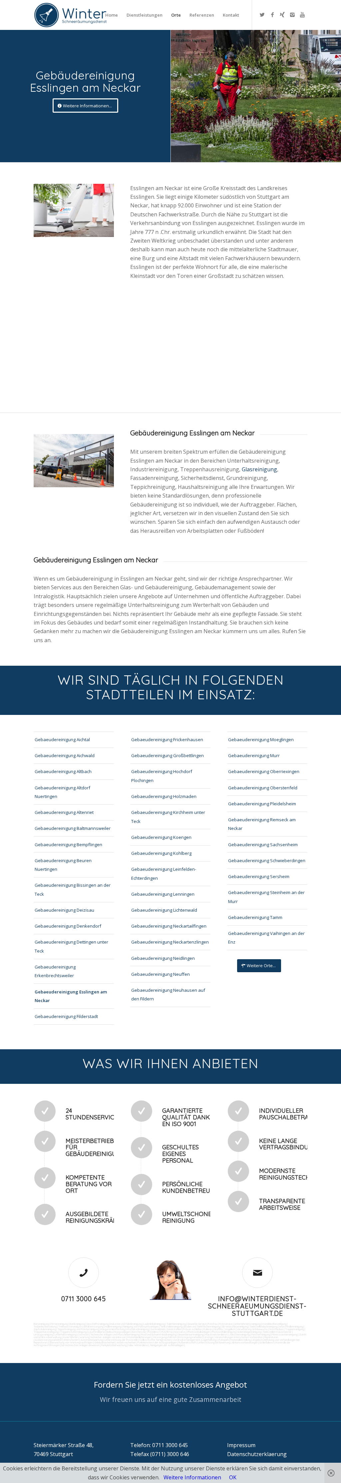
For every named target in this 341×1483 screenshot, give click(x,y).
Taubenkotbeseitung (45, 1326)
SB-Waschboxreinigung (235, 1326)
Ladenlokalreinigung (154, 1323)
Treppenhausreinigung (46, 1331)
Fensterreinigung (260, 1334)
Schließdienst (266, 1342)
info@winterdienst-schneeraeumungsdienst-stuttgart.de (257, 1306)
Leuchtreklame (96, 1331)
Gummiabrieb (158, 1329)
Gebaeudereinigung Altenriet (64, 812)
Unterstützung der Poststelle (121, 1339)
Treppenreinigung (294, 1329)
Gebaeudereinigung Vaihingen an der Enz (266, 937)
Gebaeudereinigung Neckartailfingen (168, 926)
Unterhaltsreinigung (65, 1334)
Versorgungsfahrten (165, 1337)
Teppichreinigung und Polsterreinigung (78, 1329)
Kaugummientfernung (113, 1329)
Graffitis (218, 1329)
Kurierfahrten (70, 1337)
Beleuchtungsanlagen (118, 1331)
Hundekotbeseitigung (274, 1323)
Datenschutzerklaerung (257, 1454)
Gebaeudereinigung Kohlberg (161, 853)
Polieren (207, 1329)
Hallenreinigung (113, 1326)
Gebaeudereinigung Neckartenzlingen (170, 942)
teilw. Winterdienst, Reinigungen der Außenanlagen (155, 1345)
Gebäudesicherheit (104, 1342)
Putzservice (225, 1323)
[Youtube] (302, 15)
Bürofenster (139, 1331)
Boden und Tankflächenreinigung (202, 1326)
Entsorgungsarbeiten (190, 1337)
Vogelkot (230, 1329)
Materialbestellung (240, 1339)
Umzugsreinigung (43, 1334)
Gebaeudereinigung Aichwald (65, 755)
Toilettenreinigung (176, 1323)
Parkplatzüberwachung (114, 1345)
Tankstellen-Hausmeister (277, 1331)
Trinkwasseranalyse (70, 1326)
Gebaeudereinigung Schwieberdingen (266, 860)
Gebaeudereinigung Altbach (63, 771)
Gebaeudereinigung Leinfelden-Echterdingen (163, 873)
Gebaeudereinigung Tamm (255, 917)
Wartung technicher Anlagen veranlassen (103, 1337)
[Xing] (282, 15)
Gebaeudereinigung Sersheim (258, 876)
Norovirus (180, 1331)
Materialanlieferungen (139, 1337)
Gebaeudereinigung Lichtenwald (164, 910)
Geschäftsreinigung (98, 1323)
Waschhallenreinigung (291, 1326)
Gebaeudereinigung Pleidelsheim (262, 804)
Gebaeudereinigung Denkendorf (68, 926)
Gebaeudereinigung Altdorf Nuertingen (62, 792)
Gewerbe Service (196, 1323)
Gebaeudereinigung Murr (254, 755)
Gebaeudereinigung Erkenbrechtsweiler (55, 971)
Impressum (241, 1445)
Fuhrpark (224, 1339)
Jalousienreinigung (239, 1334)
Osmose (83, 1334)
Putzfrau (212, 1323)
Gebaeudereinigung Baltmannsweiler (73, 828)
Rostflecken (276, 1329)
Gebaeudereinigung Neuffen (160, 974)
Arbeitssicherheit (126, 1342)
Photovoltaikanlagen (198, 1331)
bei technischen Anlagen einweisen (80, 1345)
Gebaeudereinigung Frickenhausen (167, 739)
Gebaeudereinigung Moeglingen (261, 739)
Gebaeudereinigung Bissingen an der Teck (73, 889)
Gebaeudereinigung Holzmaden (163, 796)
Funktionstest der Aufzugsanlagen (157, 1342)
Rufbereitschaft (187, 1342)
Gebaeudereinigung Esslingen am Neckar (71, 996)
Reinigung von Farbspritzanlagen (141, 1326)
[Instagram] (292, 15)
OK (232, 1477)
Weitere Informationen (192, 1477)
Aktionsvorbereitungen (245, 1342)
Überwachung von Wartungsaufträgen (71, 1342)
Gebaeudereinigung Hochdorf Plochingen (161, 775)
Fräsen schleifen (192, 1329)
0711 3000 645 (83, 1299)
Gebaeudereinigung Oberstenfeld (262, 788)
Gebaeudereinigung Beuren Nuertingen (63, 864)
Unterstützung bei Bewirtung (214, 1342)
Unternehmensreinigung (247, 1323)
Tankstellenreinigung (171, 1326)
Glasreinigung (259, 469)
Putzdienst (154, 1331)
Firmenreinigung (59, 1323)
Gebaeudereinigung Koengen (161, 837)
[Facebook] (272, 15)
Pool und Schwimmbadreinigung (158, 1334)
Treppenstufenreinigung (73, 1331)
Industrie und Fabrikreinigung (126, 1323)
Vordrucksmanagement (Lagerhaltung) (195, 1339)
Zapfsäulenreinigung (45, 1329)
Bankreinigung (77, 1323)
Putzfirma (167, 1331)
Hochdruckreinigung (138, 1329)
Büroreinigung (41, 1323)
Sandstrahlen (174, 1329)
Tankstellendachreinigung (263, 1326)
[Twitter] (262, 15)
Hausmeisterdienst (216, 1334)
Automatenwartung (92, 1339)
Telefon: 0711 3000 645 (159, 1445)
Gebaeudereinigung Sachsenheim (263, 845)
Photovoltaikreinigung (224, 1331)
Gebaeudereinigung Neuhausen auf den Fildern (168, 994)
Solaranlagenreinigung (249, 1331)
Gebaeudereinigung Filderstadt (66, 1016)
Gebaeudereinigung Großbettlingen (167, 755)
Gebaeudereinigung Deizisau (64, 910)
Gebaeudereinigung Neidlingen (163, 958)
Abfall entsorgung (93, 1326)
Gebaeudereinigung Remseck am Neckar (262, 824)
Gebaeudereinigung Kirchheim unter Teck (168, 816)
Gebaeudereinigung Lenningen (162, 894)
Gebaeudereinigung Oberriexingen (263, 771)
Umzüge (208, 1337)
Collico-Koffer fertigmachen (155, 1339)
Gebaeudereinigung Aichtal (62, 739)
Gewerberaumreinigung (190, 1334)
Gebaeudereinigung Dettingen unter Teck (71, 946)
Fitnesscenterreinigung (284, 1334)
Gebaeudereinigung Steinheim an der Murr (266, 896)
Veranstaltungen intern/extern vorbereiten (239, 1337)
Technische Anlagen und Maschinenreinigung (115, 1334)
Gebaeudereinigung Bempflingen (68, 845)
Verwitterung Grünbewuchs (252, 1329)
